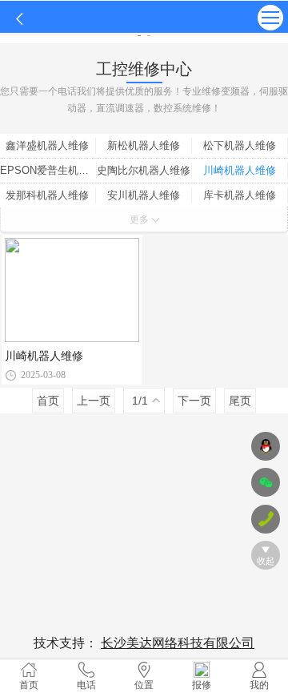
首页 (48, 400)
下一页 (194, 400)
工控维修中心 (144, 69)
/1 (140, 400)
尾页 (240, 400)
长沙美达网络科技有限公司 (177, 643)
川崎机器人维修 (44, 355)
